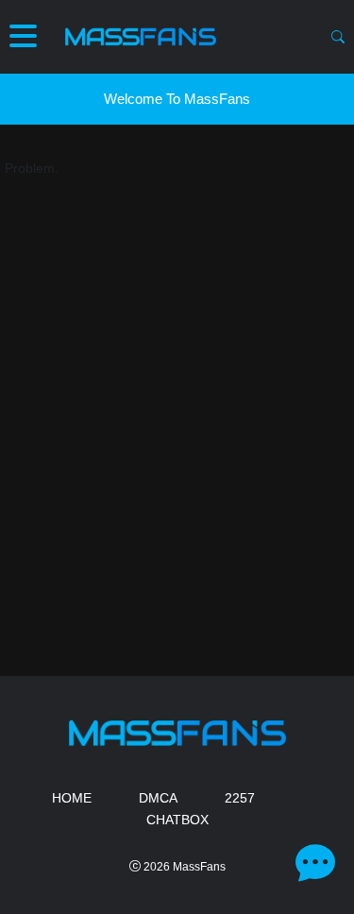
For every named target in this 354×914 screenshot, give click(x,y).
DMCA (158, 797)
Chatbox (177, 819)
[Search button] (338, 36)
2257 (240, 797)
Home (72, 797)
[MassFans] (140, 37)
